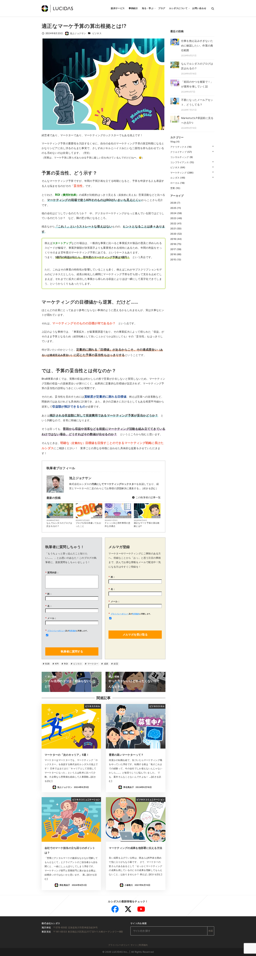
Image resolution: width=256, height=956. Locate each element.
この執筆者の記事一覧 (148, 497)
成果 (105, 663)
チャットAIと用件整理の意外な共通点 (117, 524)
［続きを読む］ (149, 488)
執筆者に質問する (72, 651)
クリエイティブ (178, 151)
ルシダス (97, 517)
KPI (57, 663)
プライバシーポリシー (56, 631)
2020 (173, 233)
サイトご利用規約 (139, 945)
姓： (48, 593)
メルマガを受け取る (135, 634)
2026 (173, 202)
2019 (173, 238)
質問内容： (52, 572)
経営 (115, 663)
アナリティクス (178, 146)
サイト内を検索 (138, 923)
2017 (173, 249)
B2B (47, 663)
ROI (66, 663)
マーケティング (178, 172)
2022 (173, 223)
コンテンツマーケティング (61, 517)
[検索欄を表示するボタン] (212, 8)
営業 (172, 188)
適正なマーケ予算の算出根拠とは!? (147, 524)
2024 (173, 213)
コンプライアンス (179, 162)
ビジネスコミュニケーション (118, 517)
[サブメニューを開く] (212, 146)
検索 (210, 930)
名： (48, 606)
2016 (173, 254)
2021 (173, 228)
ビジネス (97, 33)
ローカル (175, 182)
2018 (173, 244)
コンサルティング (179, 157)
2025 (173, 207)
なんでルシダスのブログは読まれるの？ (59, 524)
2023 (173, 218)
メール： (51, 618)
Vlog (172, 141)
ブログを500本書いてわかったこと (88, 524)
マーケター (92, 663)
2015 (173, 259)
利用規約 (72, 631)
